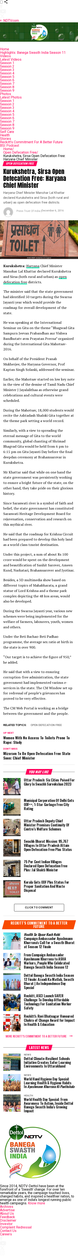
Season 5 (7, 77)
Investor (6, 1224)
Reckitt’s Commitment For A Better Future (31, 142)
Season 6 (7, 80)
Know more (36, 1203)
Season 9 (7, 90)
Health (5, 135)
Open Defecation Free (20, 152)
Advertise (7, 1210)
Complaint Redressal (16, 1227)
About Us (7, 1213)
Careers (6, 1234)
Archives (6, 1207)
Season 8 (7, 87)
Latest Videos (10, 59)
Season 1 (7, 63)
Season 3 (7, 70)
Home (4, 49)
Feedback (7, 1217)
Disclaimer (8, 1220)
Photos (5, 94)
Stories (5, 139)
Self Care (7, 132)
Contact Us (8, 1231)
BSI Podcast (9, 145)
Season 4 (7, 73)
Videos (5, 56)
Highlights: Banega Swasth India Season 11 (33, 53)
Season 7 (7, 84)
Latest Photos (11, 97)
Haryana (32, 266)
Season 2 (7, 66)
